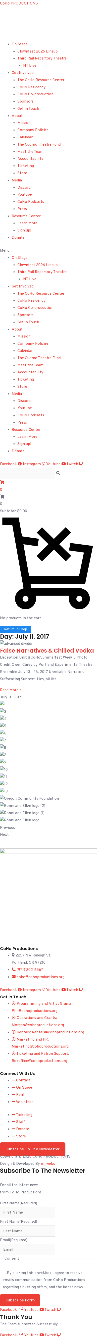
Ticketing (25, 166)
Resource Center (26, 216)
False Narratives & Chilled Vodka (47, 651)
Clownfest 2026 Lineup (37, 51)
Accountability (30, 158)
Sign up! (24, 230)
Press (22, 209)
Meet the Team (30, 151)
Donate (18, 237)
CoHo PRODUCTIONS (19, 3)
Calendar (25, 137)
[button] (48, 250)
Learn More (27, 223)
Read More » (10, 690)
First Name (18, 1203)
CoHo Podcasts (30, 201)
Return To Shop (15, 629)
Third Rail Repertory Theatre (42, 58)
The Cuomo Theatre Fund (39, 144)
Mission (24, 122)
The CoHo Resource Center (40, 80)
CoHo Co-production (35, 94)
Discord (24, 187)
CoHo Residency (31, 87)
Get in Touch (28, 108)
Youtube (24, 194)
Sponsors (25, 101)
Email (13, 1240)
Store (22, 173)
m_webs (48, 1163)
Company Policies (32, 130)
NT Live (29, 65)
